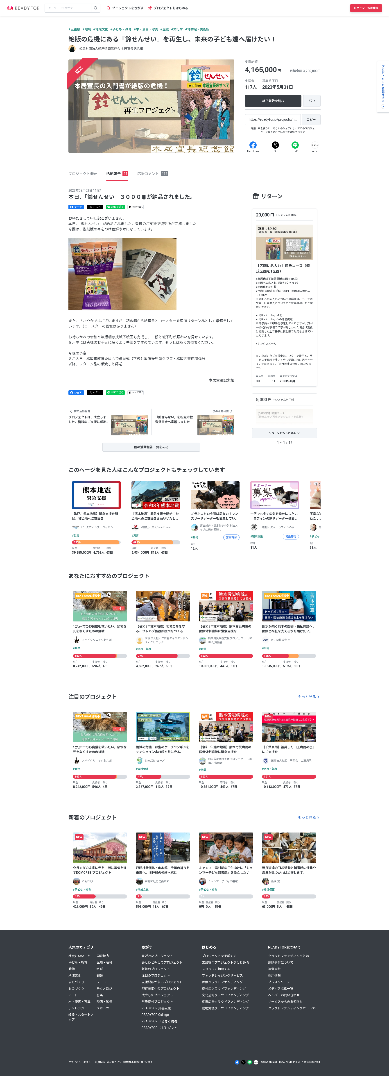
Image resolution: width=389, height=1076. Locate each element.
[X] (275, 145)
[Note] (315, 145)
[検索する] (95, 8)
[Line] (295, 145)
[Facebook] (253, 145)
